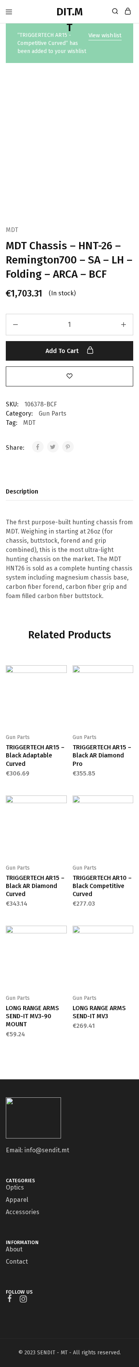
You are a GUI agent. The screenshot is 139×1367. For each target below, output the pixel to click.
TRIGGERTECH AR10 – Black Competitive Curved (102, 886)
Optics (15, 1187)
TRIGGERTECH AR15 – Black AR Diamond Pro (102, 755)
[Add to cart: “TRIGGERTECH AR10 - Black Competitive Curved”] (128, 804)
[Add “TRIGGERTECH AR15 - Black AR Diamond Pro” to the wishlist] (128, 698)
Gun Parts (52, 413)
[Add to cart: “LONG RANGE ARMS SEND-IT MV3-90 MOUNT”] (62, 934)
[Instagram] (23, 1300)
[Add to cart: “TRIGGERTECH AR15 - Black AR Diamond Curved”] (62, 804)
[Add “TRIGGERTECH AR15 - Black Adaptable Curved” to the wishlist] (62, 698)
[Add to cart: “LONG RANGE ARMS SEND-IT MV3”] (128, 934)
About (14, 1249)
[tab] (24, 491)
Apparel (17, 1199)
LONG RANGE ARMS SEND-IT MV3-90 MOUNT (32, 1016)
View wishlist (105, 35)
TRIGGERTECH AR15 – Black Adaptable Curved (35, 755)
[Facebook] (10, 1299)
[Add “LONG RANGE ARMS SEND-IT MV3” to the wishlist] (128, 958)
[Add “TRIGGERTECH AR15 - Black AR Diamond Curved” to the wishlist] (62, 828)
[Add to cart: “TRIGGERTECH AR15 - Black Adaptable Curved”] (62, 674)
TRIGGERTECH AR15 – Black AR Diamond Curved (35, 886)
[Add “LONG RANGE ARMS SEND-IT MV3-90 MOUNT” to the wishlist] (62, 958)
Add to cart (63, 351)
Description (22, 491)
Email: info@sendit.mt (37, 1150)
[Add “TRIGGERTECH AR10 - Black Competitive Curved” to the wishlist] (128, 828)
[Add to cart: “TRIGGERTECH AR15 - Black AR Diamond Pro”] (128, 674)
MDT (12, 230)
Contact (17, 1261)
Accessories (22, 1212)
